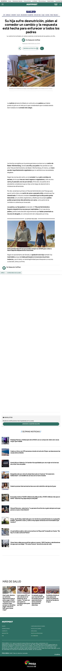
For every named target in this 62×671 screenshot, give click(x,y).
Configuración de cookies (38, 626)
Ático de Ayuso (42, 1)
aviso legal (34, 631)
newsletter (5, 633)
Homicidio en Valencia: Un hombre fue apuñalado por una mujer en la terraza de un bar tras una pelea (34, 463)
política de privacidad (36, 633)
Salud (31, 12)
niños (3, 272)
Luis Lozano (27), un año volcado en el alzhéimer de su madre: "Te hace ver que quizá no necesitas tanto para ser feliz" (23, 600)
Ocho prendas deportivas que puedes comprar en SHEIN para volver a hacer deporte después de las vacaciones (29, 249)
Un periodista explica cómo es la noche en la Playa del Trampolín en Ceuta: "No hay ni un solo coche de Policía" (35, 532)
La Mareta (34, 1)
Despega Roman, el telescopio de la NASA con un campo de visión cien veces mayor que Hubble (34, 440)
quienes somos (6, 628)
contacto (4, 631)
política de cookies (36, 628)
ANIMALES (8, 15)
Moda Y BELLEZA (54, 15)
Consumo (13, 15)
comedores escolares (14, 272)
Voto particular (27, 1)
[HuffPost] (7, 621)
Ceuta (9, 1)
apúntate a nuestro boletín (31, 424)
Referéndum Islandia (17, 1)
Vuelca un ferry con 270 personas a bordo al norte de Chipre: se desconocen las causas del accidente (35, 452)
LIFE (4, 15)
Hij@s (42, 15)
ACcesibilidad (34, 635)
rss (3, 635)
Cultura (47, 15)
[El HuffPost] (31, 4)
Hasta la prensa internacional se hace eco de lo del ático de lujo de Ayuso (33, 486)
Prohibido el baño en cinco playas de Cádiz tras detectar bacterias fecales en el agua (52, 598)
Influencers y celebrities (27, 15)
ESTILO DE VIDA (37, 15)
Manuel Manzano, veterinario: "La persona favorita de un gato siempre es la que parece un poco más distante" (35, 509)
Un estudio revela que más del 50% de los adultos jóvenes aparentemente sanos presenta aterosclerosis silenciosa (38, 600)
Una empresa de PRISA (31, 662)
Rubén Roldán (50, 1)
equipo (3, 626)
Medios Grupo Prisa (31, 666)
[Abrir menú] (3, 4)
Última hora (56, 4)
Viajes (18, 15)
